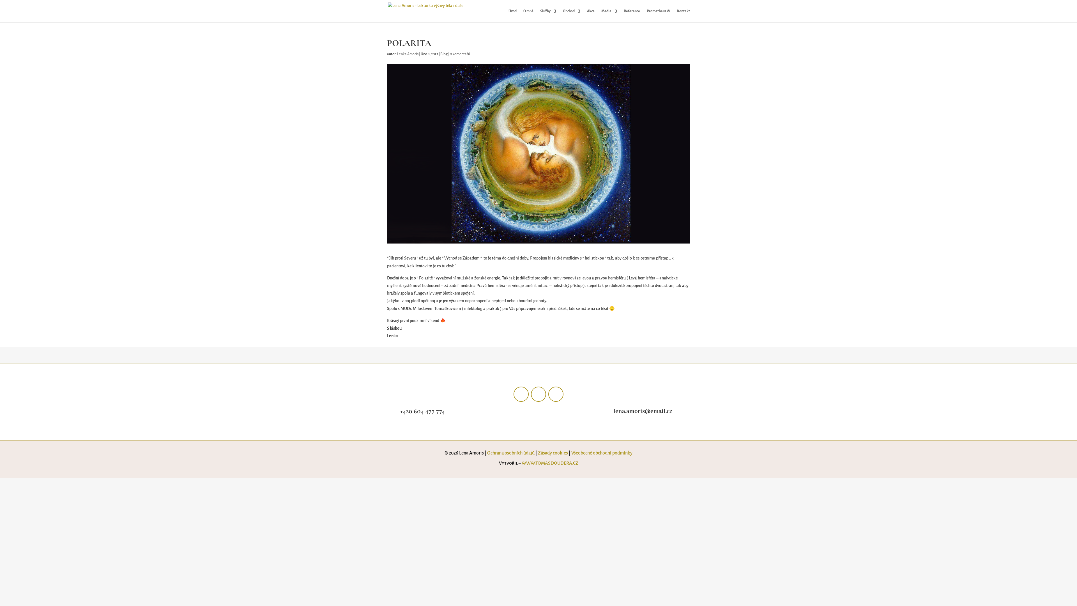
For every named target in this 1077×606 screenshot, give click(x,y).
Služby (545, 11)
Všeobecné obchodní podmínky (601, 453)
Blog (444, 54)
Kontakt (683, 11)
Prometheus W (658, 11)
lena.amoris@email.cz (642, 411)
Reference (632, 11)
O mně (528, 11)
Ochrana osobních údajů (511, 453)
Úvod (512, 11)
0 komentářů (460, 54)
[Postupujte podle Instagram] (538, 394)
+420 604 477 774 (422, 411)
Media (606, 11)
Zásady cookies (553, 453)
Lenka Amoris (407, 54)
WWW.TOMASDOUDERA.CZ (550, 463)
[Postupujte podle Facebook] (521, 394)
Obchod (569, 11)
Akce (591, 11)
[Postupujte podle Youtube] (555, 394)
